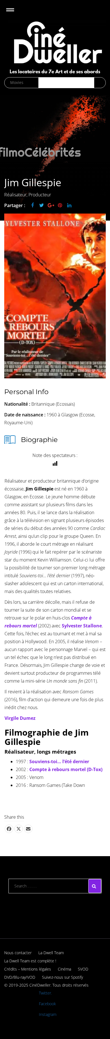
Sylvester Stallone (82, 626)
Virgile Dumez (20, 718)
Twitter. (45, 993)
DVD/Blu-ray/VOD (19, 977)
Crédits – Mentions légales (27, 969)
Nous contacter (18, 952)
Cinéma (64, 969)
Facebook (47, 1003)
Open (15, 13)
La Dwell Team (51, 952)
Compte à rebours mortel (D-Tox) (65, 769)
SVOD (83, 969)
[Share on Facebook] (9, 829)
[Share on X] (18, 829)
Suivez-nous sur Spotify (62, 977)
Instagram (47, 1014)
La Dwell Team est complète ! (30, 960)
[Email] (28, 829)
